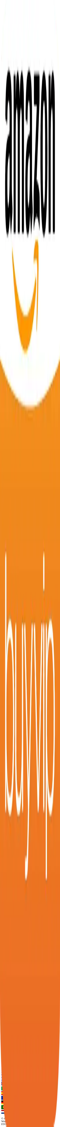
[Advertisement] (30, 246)
